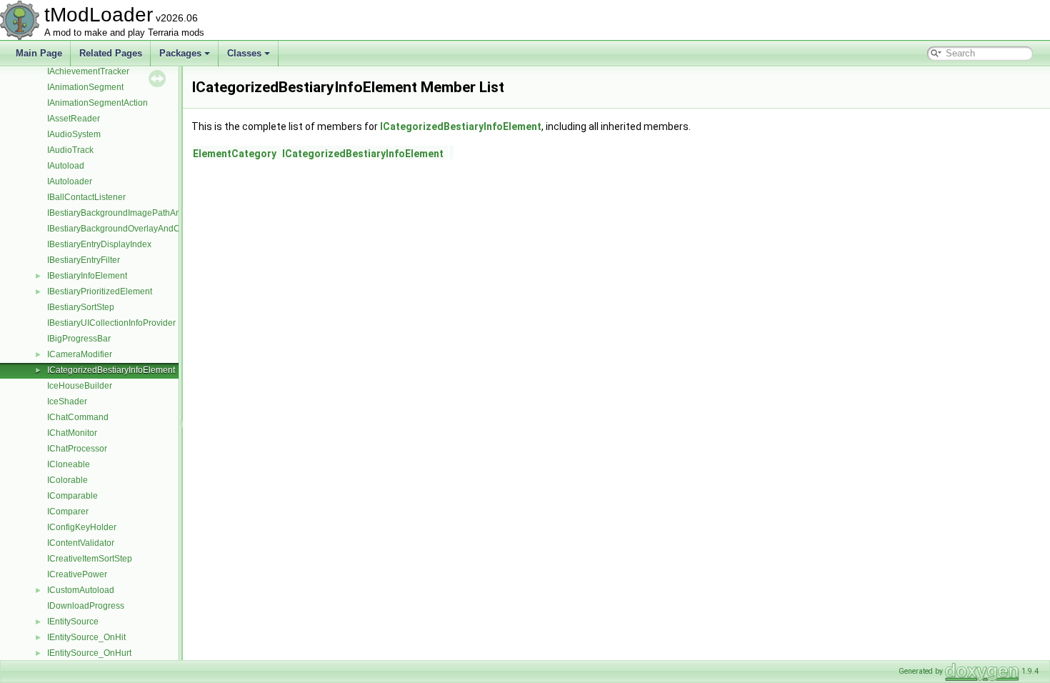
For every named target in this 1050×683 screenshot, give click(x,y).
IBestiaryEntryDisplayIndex (99, 244)
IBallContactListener (86, 197)
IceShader (67, 402)
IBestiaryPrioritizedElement (99, 291)
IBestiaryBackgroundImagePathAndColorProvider (143, 213)
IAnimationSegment (85, 87)
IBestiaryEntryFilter (83, 260)
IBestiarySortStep (80, 307)
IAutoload (65, 166)
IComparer (68, 512)
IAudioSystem (74, 134)
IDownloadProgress (85, 606)
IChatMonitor (72, 433)
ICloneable (68, 464)
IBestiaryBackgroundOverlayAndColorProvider (137, 229)
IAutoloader (69, 181)
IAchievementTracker (88, 71)
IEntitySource (73, 622)
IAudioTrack (70, 150)
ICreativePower (77, 574)
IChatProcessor (77, 449)
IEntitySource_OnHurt (89, 653)
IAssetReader (73, 119)
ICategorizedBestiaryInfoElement (111, 370)
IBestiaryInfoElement (87, 276)
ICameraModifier (79, 354)
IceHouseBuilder (79, 386)
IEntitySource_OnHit (86, 637)
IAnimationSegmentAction (97, 103)
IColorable (67, 480)
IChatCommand (78, 417)
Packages (180, 53)
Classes (244, 53)
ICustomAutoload (80, 590)
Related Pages (110, 53)
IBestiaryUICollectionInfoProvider (111, 323)
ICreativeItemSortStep (89, 559)
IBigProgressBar (79, 339)
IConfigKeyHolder (81, 527)
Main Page (39, 53)
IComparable (72, 496)
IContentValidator (80, 543)
